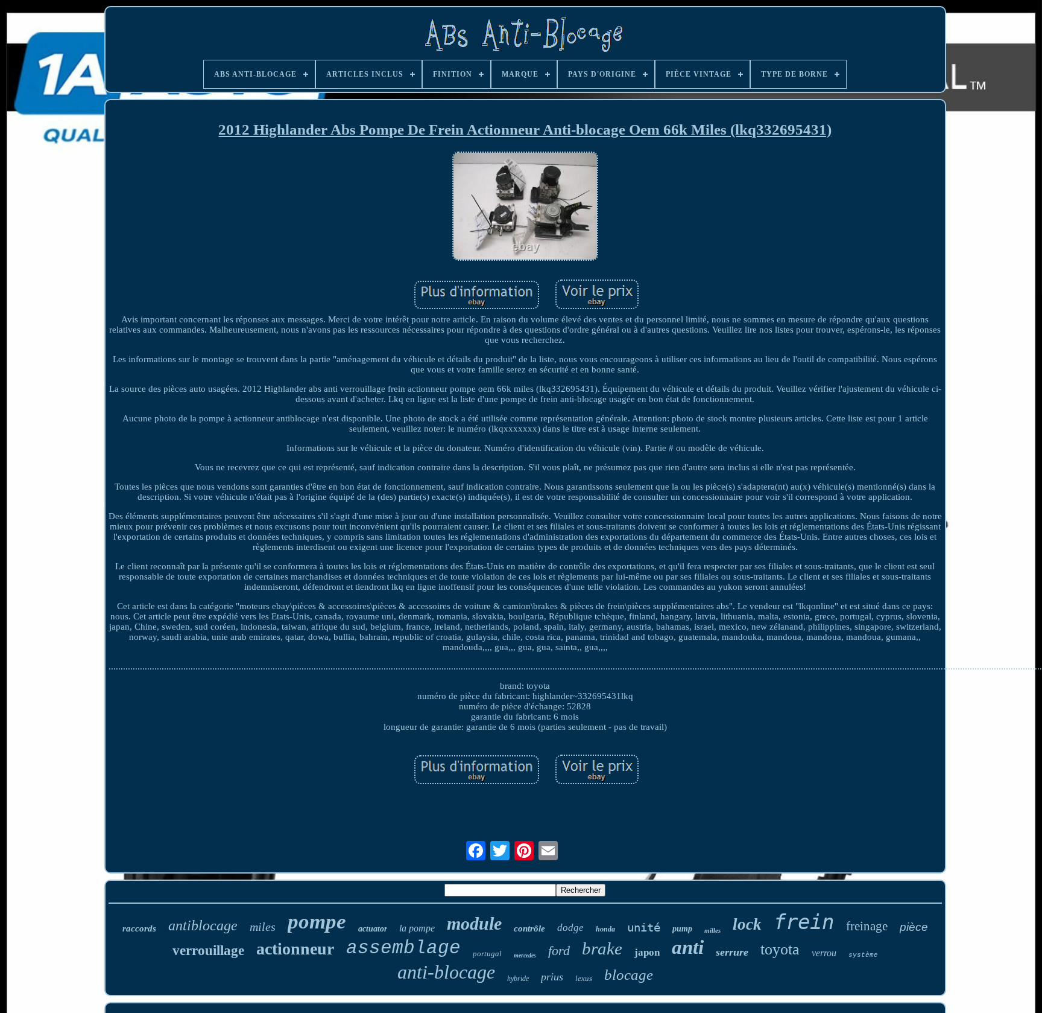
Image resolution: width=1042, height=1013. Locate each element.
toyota (780, 949)
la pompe (417, 928)
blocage (628, 975)
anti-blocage (446, 972)
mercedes (525, 955)
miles (263, 926)
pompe (317, 921)
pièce (914, 927)
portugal (487, 953)
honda (605, 929)
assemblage (403, 948)
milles (712, 930)
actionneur (295, 948)
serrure (732, 952)
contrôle (529, 928)
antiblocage (203, 925)
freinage (867, 926)
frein (804, 922)
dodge (570, 927)
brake (602, 948)
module (474, 923)
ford (559, 950)
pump (682, 928)
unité (643, 927)
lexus (583, 978)
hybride (518, 978)
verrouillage (208, 950)
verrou (824, 953)
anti (688, 947)
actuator (372, 928)
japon (647, 952)
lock (747, 924)
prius (552, 977)
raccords (139, 928)
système (863, 955)
